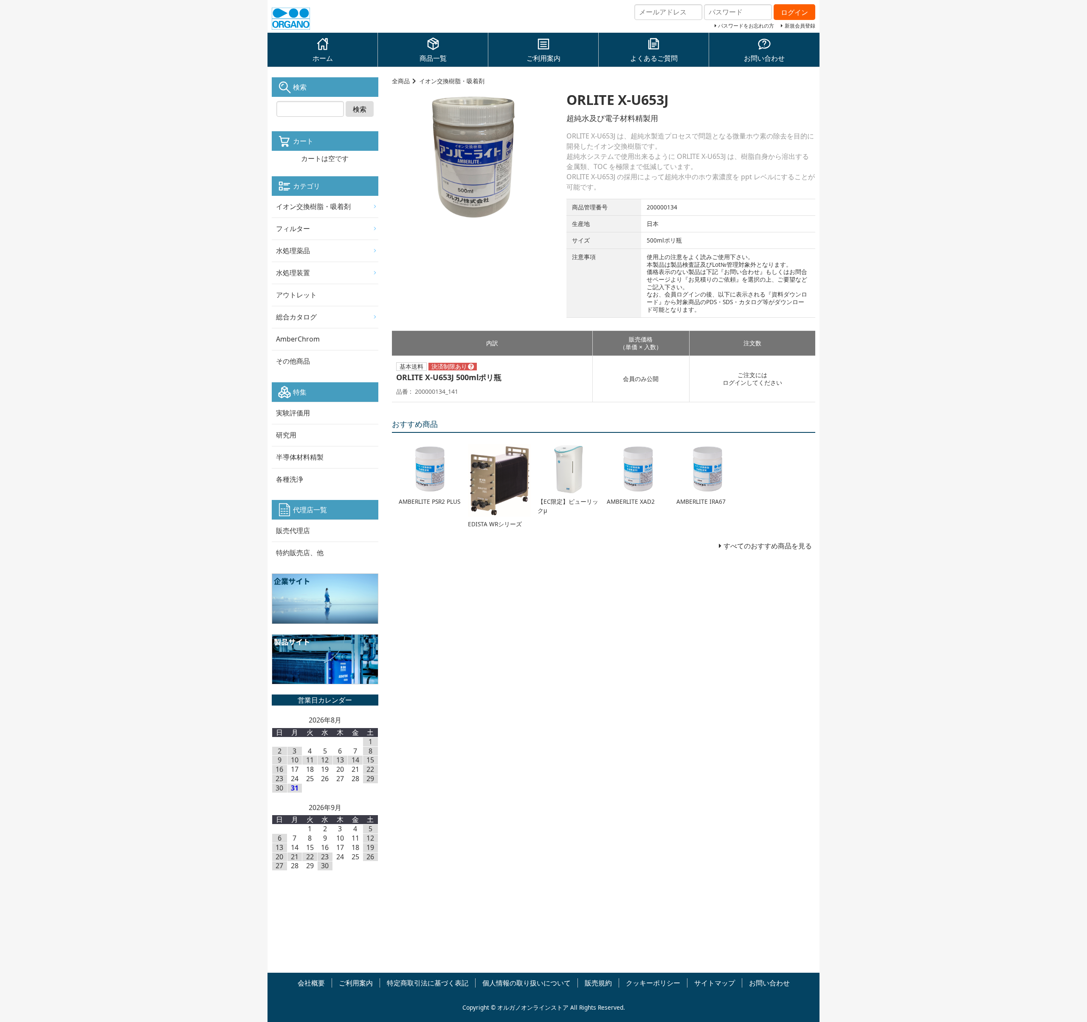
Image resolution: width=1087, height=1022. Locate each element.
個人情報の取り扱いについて (526, 983)
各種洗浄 (289, 479)
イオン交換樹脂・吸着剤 (451, 81)
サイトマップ (714, 983)
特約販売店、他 (300, 552)
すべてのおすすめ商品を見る (768, 546)
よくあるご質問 (654, 58)
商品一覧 (433, 58)
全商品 (401, 81)
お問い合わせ (764, 58)
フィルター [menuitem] (293, 228)
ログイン (734, 382)
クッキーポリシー (653, 983)
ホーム (323, 58)
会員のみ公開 (641, 379)
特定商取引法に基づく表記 (427, 983)
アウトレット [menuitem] (296, 294)
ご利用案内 (543, 58)
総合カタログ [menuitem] (296, 317)
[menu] (325, 284)
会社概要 (311, 983)
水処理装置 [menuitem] (293, 272)
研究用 (286, 435)
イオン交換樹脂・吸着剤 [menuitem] (313, 206)
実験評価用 (293, 413)
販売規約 (598, 983)
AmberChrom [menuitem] (298, 339)
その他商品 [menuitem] (293, 361)
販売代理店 (293, 530)
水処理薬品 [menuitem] (293, 250)
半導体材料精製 (300, 457)
